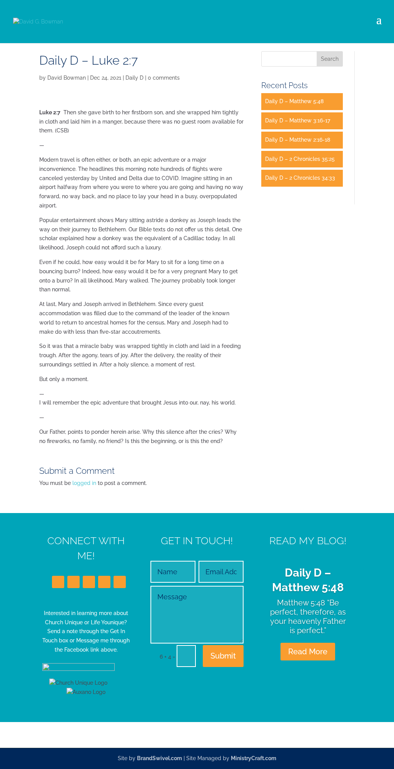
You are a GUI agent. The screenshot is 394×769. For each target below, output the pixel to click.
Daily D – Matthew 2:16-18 (297, 140)
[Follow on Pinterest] (120, 582)
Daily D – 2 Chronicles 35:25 (300, 159)
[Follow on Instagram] (104, 582)
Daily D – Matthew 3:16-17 (297, 120)
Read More (307, 651)
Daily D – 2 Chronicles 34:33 (300, 178)
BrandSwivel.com (159, 758)
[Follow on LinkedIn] (89, 582)
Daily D (134, 78)
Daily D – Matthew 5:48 (294, 101)
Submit (223, 655)
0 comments (164, 78)
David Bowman (66, 78)
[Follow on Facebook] (58, 582)
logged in (84, 483)
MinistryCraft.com (253, 758)
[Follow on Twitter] (73, 582)
